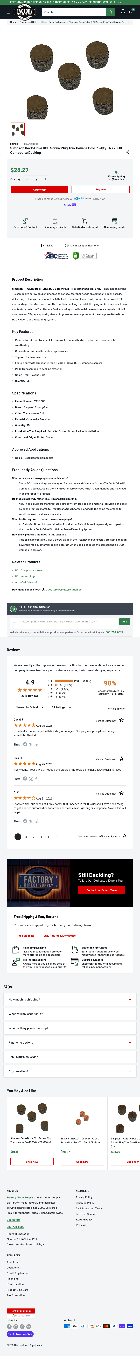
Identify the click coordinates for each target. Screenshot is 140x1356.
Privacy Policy (84, 1197)
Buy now (100, 189)
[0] (130, 12)
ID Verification (15, 1284)
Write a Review (116, 708)
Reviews (81, 1224)
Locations (13, 1267)
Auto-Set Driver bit (26, 582)
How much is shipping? (24, 999)
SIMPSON (14, 144)
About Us (12, 1262)
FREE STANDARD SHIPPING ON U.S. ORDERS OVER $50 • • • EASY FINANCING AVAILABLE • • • (65, 2)
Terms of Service (86, 1214)
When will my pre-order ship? (28, 1028)
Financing (13, 1278)
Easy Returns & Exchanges (60, 935)
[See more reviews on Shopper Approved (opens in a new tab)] (36, 744)
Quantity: (16, 179)
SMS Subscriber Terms (89, 1208)
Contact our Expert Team (102, 890)
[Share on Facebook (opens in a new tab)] (25, 744)
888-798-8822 (114, 632)
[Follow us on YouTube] (28, 1326)
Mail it (49, 245)
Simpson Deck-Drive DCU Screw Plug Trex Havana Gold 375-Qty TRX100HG (30, 1140)
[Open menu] (8, 12)
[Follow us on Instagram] (15, 1326)
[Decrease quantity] (27, 179)
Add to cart (39, 189)
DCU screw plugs (25, 576)
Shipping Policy (85, 1202)
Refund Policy (84, 1219)
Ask (124, 621)
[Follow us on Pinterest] (22, 1326)
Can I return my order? (24, 1057)
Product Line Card (17, 1289)
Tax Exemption (16, 1295)
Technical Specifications (84, 245)
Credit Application (18, 1273)
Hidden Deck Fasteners (53, 22)
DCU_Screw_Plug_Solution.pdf (64, 589)
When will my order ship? (26, 1014)
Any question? (18, 1071)
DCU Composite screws (29, 570)
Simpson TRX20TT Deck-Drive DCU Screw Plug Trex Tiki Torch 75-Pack (80, 1140)
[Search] (110, 12)
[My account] (123, 12)
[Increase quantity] (45, 179)
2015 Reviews (33, 695)
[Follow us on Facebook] (9, 1326)
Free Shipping (25, 935)
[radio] (70, 681)
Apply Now (99, 198)
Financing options (21, 1042)
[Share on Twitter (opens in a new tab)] (31, 744)
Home (13, 22)
